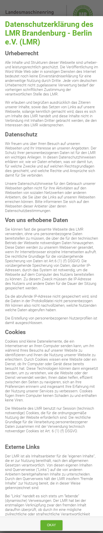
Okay (51, 525)
